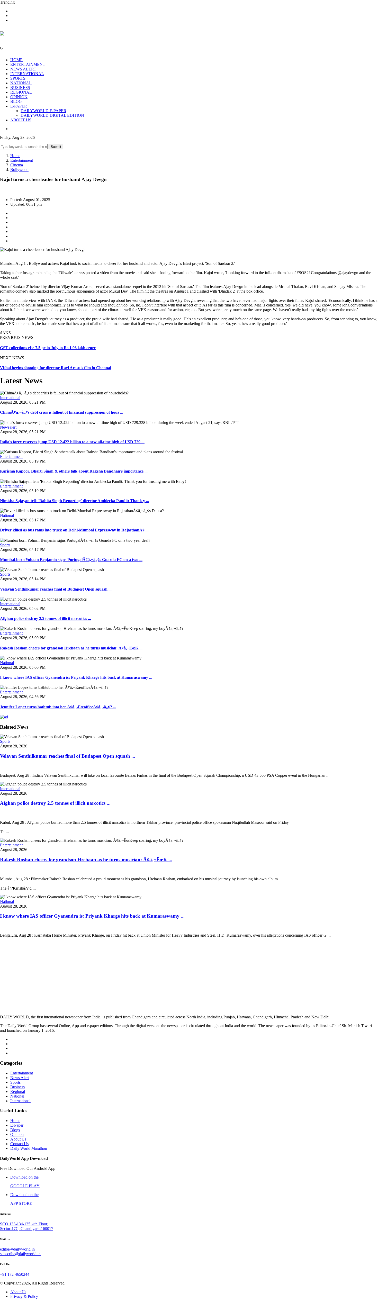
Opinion (17, 1134)
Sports (5, 545)
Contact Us (19, 1144)
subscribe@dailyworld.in (20, 1254)
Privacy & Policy (24, 1296)
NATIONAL (21, 83)
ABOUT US (20, 120)
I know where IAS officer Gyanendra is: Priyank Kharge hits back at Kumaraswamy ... (76, 677)
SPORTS (17, 78)
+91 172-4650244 (14, 1274)
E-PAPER (18, 106)
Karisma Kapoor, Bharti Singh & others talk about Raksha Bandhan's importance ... (74, 471)
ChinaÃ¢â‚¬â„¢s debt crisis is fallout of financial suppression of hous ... (61, 412)
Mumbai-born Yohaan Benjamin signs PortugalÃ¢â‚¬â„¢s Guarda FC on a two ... (71, 559)
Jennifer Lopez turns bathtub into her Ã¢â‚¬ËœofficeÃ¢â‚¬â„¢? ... (58, 707)
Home (15, 155)
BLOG (16, 101)
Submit (56, 147)
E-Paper (16, 1125)
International (10, 397)
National (7, 515)
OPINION (19, 97)
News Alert (19, 1077)
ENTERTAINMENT (27, 64)
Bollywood (19, 169)
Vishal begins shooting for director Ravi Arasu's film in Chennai (55, 368)
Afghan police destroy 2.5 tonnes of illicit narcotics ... (45, 618)
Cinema (16, 165)
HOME (16, 60)
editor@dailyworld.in (17, 1249)
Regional (17, 1091)
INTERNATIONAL (27, 73)
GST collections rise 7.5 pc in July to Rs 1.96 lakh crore (48, 348)
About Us (18, 1139)
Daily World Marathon (28, 1148)
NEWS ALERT (23, 69)
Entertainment (21, 160)
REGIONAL (21, 92)
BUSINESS (20, 87)
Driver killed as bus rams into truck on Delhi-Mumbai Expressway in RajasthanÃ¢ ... (74, 530)
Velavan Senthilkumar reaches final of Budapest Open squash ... (56, 589)
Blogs (15, 1130)
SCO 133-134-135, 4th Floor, (24, 1224)
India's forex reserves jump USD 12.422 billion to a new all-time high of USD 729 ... (72, 442)
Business (17, 1087)
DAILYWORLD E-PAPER (43, 110)
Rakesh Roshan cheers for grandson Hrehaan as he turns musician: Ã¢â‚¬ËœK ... (71, 648)
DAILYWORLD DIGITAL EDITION (52, 115)
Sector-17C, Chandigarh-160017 (26, 1228)
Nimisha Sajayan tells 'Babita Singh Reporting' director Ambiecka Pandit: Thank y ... (74, 501)
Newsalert (8, 427)
